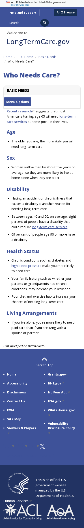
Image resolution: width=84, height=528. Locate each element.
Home (7, 57)
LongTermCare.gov (38, 41)
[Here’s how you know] (42, 3)
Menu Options (17, 102)
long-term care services (49, 227)
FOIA (10, 410)
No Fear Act (58, 392)
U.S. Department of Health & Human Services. (38, 495)
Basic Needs (47, 57)
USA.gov (54, 401)
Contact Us (16, 401)
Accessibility (17, 383)
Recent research (19, 111)
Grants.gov (57, 374)
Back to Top (42, 365)
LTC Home (25, 57)
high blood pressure (26, 265)
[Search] (44, 23)
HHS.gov (54, 383)
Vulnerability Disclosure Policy (61, 425)
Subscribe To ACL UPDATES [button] (29, 455)
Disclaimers (16, 392)
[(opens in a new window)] (9, 446)
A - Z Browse (66, 12)
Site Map (14, 419)
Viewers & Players (21, 428)
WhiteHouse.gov (61, 410)
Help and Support (23, 13)
